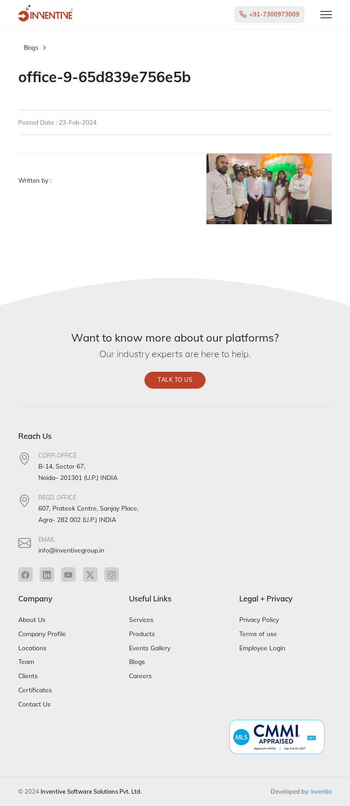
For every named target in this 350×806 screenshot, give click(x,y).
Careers (140, 676)
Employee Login (262, 648)
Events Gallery (149, 648)
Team (26, 661)
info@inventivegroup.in (71, 550)
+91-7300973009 (274, 14)
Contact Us (34, 704)
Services (141, 619)
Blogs (31, 47)
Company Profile (42, 633)
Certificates (35, 690)
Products (142, 633)
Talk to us (175, 379)
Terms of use (258, 633)
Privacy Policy (259, 619)
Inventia (321, 791)
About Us (32, 619)
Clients (28, 676)
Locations (32, 648)
